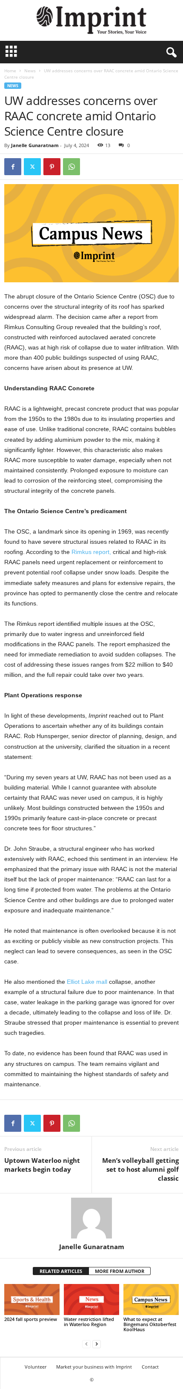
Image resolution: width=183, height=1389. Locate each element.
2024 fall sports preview (30, 1319)
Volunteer (35, 1366)
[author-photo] (91, 1218)
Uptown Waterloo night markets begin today (42, 1164)
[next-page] (96, 1343)
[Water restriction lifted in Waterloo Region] (91, 1299)
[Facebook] (12, 166)
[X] (32, 166)
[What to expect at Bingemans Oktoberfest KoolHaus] (151, 1299)
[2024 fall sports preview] (32, 1299)
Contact (150, 1366)
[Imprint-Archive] (91, 20)
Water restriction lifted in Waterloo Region (89, 1321)
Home (10, 71)
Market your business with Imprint (94, 1366)
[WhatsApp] (71, 166)
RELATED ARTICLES (61, 1271)
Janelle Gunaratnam (35, 145)
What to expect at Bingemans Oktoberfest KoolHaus (149, 1324)
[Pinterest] (51, 166)
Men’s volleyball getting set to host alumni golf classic (140, 1169)
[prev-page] (86, 1343)
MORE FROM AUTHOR (119, 1271)
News (30, 71)
